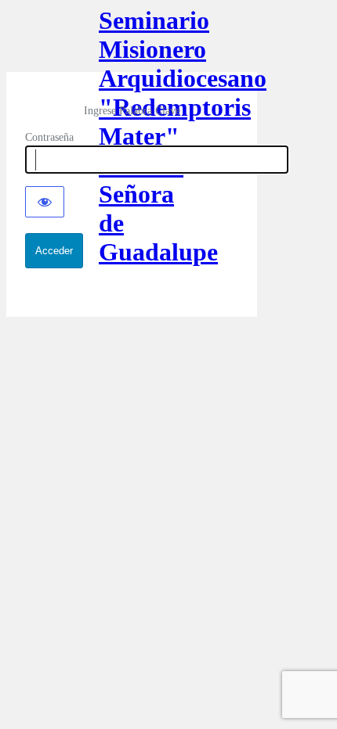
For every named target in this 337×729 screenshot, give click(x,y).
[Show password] (44, 201)
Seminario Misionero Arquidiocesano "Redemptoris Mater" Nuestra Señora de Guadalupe (132, 39)
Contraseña (49, 137)
